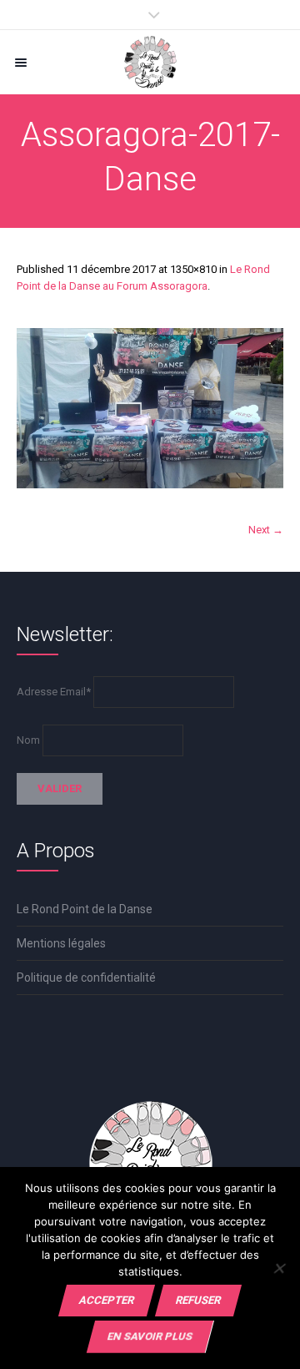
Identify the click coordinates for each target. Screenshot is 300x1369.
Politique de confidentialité (86, 977)
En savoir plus (150, 1336)
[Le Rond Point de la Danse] (150, 62)
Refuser (198, 1300)
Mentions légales (61, 943)
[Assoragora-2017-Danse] (150, 408)
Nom (28, 740)
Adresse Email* (54, 691)
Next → (265, 529)
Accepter (107, 1300)
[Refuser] (278, 1268)
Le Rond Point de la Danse (84, 909)
